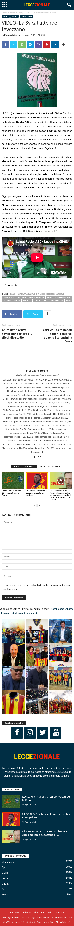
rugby (17, 300)
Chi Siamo (15, 912)
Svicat (45, 300)
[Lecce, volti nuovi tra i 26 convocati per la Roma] (13, 480)
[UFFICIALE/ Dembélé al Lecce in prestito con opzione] (37, 480)
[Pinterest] (46, 44)
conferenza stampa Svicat (22, 294)
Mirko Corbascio (36, 297)
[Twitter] (13, 44)
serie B (37, 300)
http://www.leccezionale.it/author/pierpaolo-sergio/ (37, 375)
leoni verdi (9, 297)
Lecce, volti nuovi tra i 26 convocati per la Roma (12, 492)
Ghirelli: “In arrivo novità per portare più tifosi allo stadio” (17, 333)
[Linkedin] (55, 44)
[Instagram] (30, 733)
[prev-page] (35, 505)
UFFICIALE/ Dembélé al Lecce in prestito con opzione (36, 492)
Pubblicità (59, 912)
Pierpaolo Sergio (12, 35)
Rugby (20, 12)
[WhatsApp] (22, 44)
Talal (68, 300)
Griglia (5, 883)
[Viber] (38, 44)
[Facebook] (5, 44)
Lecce (5, 878)
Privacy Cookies (30, 912)
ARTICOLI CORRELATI (24, 466)
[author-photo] (37, 358)
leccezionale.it (56, 294)
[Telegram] (30, 44)
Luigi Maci (21, 297)
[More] (63, 44)
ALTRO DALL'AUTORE (50, 466)
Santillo (27, 300)
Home (4, 12)
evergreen (42, 294)
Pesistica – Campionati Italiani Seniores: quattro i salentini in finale (56, 335)
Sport (12, 12)
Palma (49, 297)
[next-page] (39, 505)
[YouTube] (55, 733)
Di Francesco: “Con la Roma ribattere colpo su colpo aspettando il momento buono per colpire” (60, 495)
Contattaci (46, 912)
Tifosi (5, 894)
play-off (7, 300)
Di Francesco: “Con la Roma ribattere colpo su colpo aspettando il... (44, 833)
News (5, 889)
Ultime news (26, 16)
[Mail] (39, 457)
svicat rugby (57, 300)
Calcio (5, 872)
